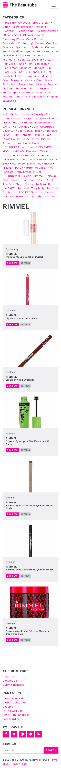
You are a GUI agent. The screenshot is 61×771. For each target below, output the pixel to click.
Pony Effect (23, 171)
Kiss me (31, 151)
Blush (6, 26)
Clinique (23, 126)
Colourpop (47, 126)
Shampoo (28, 92)
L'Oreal (43, 151)
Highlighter (10, 67)
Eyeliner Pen (33, 51)
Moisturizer (26, 84)
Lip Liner (18, 72)
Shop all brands (47, 196)
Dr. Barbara (50, 130)
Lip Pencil (32, 72)
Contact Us (10, 680)
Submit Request (13, 684)
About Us (9, 676)
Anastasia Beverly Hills (35, 114)
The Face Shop (12, 184)
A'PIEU (14, 114)
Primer (8, 88)
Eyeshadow (51, 51)
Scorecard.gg (11, 719)
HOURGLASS (11, 147)
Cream (39, 43)
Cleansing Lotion (47, 30)
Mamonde (18, 163)
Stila (40, 180)
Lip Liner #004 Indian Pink (21, 318)
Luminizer (32, 76)
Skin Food (28, 180)
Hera (18, 143)
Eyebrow (37, 47)
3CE (5, 114)
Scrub (33, 88)
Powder (52, 84)
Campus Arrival (13, 698)
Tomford (23, 188)
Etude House (11, 139)
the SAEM (9, 188)
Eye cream (22, 47)
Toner (18, 96)
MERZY (48, 163)
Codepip (8, 706)
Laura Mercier (40, 155)
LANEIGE (23, 155)
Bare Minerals (49, 118)
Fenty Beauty (30, 139)
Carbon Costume (14, 702)
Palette (40, 84)
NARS (17, 167)
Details (25, 263)
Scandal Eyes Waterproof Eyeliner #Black (30, 569)
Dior (37, 130)
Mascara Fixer (33, 80)
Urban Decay (44, 192)
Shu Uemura (11, 180)
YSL (32, 196)
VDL (5, 196)
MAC (33, 159)
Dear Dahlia (25, 130)
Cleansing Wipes (13, 39)
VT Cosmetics (19, 196)
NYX (50, 167)
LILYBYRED (9, 159)
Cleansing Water (33, 35)
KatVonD (18, 151)
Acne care (9, 22)
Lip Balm (25, 67)
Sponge (42, 92)
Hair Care (9, 63)
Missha (7, 167)
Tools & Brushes (34, 96)
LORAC (23, 159)
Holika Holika (31, 143)
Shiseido (51, 175)
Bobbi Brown (43, 122)
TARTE (49, 180)
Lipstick (8, 76)
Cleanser (8, 30)
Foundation (34, 55)
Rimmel (38, 175)
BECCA (16, 122)
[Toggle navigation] (53, 5)
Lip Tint (46, 72)
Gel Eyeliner (34, 59)
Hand (20, 63)
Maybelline (34, 163)
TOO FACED (26, 192)
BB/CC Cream (41, 22)
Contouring (25, 43)
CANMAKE (9, 126)
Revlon (26, 175)
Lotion (19, 76)
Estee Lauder (42, 134)
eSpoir (27, 134)
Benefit (28, 122)
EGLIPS (15, 134)
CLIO (35, 126)
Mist (14, 84)
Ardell (6, 118)
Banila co (32, 118)
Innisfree (27, 147)
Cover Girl (9, 130)
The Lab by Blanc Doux (39, 184)
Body (15, 26)
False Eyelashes (14, 55)
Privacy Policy (19, 763)
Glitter (49, 59)
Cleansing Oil (12, 35)
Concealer (9, 43)
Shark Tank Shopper (16, 714)
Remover (21, 88)
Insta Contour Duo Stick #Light (24, 256)
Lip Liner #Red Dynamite (20, 379)
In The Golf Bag (13, 710)
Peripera (8, 171)
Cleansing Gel (25, 30)
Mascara (16, 80)
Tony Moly (37, 188)
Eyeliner (18, 51)
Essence (8, 47)
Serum (44, 88)
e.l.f (6, 134)
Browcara (40, 26)
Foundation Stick (14, 59)
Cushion (51, 43)
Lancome (9, 155)
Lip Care (38, 67)
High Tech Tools (37, 63)
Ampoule (24, 22)
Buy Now (12, 263)
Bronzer (26, 26)
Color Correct (35, 39)
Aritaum (18, 118)
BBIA (7, 122)
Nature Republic (34, 167)
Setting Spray (11, 92)
